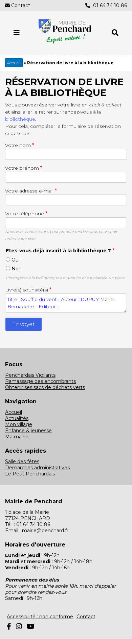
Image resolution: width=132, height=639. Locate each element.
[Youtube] (31, 626)
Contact (20, 5)
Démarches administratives (37, 468)
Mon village (18, 424)
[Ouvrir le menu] (17, 32)
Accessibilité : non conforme (40, 616)
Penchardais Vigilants (30, 375)
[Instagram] (19, 626)
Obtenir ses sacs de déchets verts (45, 387)
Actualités (16, 418)
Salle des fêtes (22, 461)
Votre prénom (22, 168)
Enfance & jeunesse (28, 430)
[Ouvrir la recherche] (115, 32)
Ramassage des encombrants (40, 381)
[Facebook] (9, 626)
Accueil (14, 62)
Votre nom (18, 145)
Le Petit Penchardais (30, 474)
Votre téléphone (24, 214)
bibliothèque (20, 119)
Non (17, 269)
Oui (16, 260)
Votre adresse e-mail (29, 191)
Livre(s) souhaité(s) (26, 290)
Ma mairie (16, 437)
